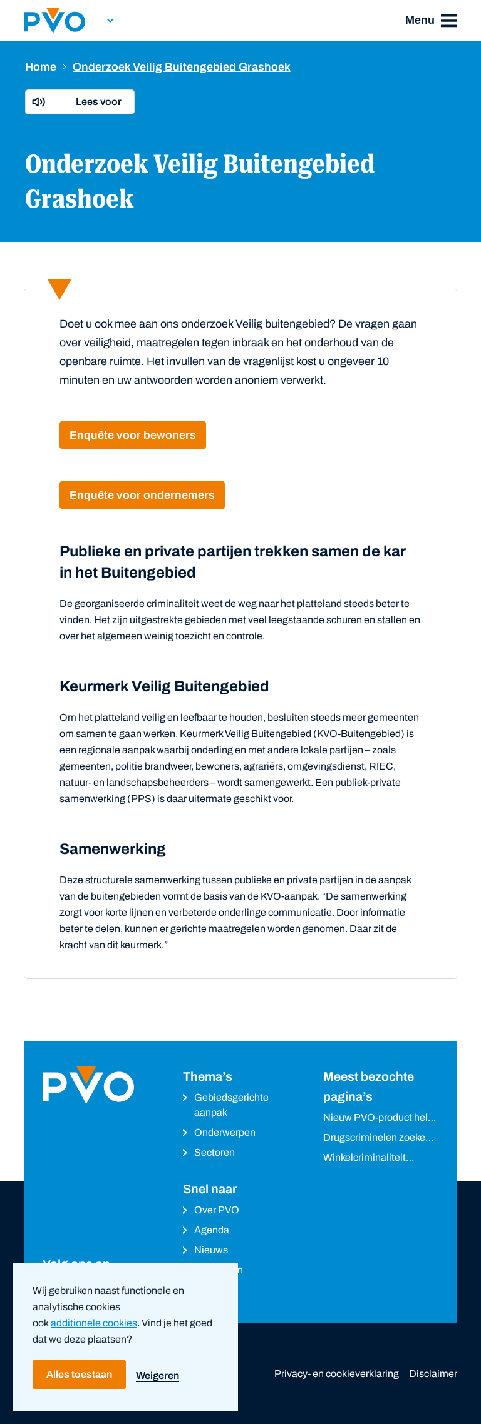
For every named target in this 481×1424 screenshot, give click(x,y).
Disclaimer (433, 1373)
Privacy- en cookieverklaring (336, 1373)
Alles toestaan (79, 1374)
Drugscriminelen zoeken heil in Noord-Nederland (377, 1138)
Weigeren (157, 1375)
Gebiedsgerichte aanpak (231, 1105)
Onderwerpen (225, 1132)
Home (40, 67)
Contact (212, 1290)
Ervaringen (218, 1270)
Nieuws (211, 1250)
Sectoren (214, 1152)
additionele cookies (94, 1323)
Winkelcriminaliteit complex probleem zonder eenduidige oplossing (364, 1158)
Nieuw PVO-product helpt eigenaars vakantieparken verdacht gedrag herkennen (380, 1118)
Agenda (211, 1230)
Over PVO (216, 1210)
